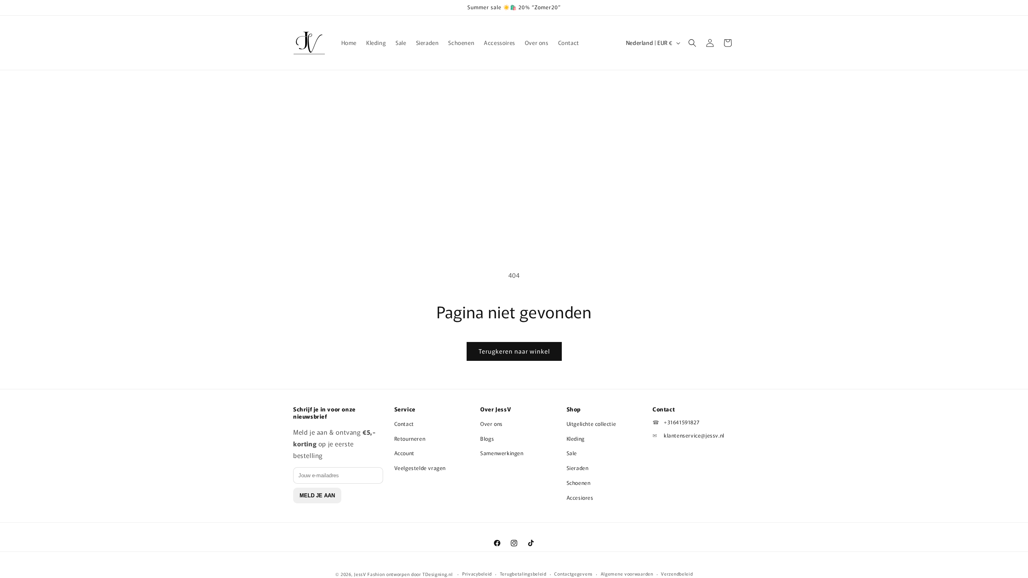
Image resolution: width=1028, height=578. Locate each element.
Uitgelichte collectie (591, 423)
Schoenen (579, 482)
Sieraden (578, 468)
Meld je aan (317, 496)
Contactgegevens (573, 573)
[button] (692, 43)
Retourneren (410, 438)
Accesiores (580, 497)
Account (404, 453)
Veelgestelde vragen (420, 468)
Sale (572, 453)
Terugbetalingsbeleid (523, 573)
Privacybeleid (477, 573)
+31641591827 (682, 422)
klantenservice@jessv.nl (694, 435)
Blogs (487, 438)
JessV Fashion (369, 574)
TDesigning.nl (438, 574)
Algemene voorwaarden (627, 573)
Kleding (576, 438)
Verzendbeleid (677, 573)
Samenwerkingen (501, 453)
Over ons (491, 423)
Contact (404, 423)
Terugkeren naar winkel (514, 351)
